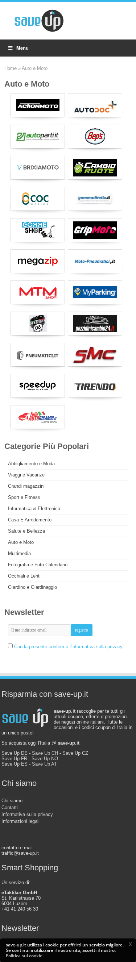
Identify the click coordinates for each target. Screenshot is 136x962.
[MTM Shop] (37, 292)
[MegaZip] (37, 261)
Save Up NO (45, 758)
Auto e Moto (21, 542)
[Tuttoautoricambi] (37, 417)
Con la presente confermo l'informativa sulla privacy (68, 646)
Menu (22, 47)
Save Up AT (44, 764)
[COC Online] (37, 199)
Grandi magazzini (26, 486)
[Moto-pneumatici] (95, 261)
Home (10, 68)
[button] (130, 944)
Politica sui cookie (24, 956)
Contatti (9, 807)
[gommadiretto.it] (95, 199)
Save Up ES (14, 764)
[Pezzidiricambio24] (95, 323)
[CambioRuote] (95, 167)
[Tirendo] (95, 386)
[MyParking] (95, 292)
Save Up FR (14, 758)
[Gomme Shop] (37, 230)
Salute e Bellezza (26, 531)
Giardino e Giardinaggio (32, 587)
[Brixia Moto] (37, 167)
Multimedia (19, 553)
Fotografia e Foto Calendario (37, 564)
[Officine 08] (37, 323)
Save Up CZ (75, 753)
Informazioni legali (20, 821)
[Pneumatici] (37, 354)
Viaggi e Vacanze (26, 475)
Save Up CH (45, 753)
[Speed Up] (37, 386)
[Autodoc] (95, 105)
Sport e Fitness (24, 497)
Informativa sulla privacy (27, 814)
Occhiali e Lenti (24, 576)
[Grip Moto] (95, 230)
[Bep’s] (95, 136)
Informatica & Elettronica (34, 508)
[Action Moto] (37, 105)
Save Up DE (14, 753)
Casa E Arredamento (29, 519)
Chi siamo (11, 800)
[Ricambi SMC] (95, 354)
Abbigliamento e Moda (31, 463)
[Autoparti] (37, 136)
